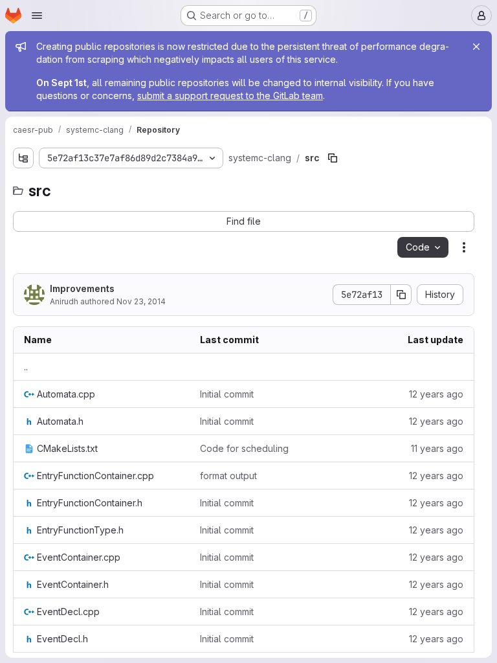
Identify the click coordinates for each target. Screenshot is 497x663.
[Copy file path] (332, 158)
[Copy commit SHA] (401, 294)
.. (26, 366)
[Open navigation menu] (37, 15)
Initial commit (227, 393)
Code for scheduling (244, 448)
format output (228, 475)
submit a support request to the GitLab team (230, 95)
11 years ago (437, 448)
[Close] (476, 46)
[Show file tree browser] (23, 158)
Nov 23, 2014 (141, 301)
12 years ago (436, 393)
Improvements (82, 288)
